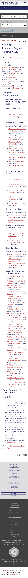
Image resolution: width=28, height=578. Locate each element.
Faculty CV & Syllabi (14, 507)
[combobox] (14, 16)
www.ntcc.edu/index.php (15, 442)
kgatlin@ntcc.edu (11, 77)
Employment (13, 493)
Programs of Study (14, 478)
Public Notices (14, 524)
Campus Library (14, 485)
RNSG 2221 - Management (15, 378)
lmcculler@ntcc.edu (8, 82)
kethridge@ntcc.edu (12, 73)
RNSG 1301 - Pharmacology (16, 309)
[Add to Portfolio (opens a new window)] (19, 41)
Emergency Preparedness (15, 517)
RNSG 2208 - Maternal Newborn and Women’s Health (14, 326)
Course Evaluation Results (15, 509)
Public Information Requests (14, 470)
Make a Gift (13, 495)
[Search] (25, 25)
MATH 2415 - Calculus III (16, 166)
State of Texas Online (15, 528)
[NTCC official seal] (14, 551)
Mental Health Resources (15, 520)
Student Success (14, 487)
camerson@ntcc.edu (8, 67)
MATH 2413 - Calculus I (16, 157)
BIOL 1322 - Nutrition (15, 180)
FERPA (14, 536)
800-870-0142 (15, 561)
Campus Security (15, 505)
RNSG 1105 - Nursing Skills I (16, 276)
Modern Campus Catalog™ (18, 574)
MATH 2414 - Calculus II (16, 161)
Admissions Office (14, 475)
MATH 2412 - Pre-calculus (16, 153)
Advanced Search (7, 31)
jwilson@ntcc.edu (17, 88)
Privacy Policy (15, 522)
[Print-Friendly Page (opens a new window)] (23, 41)
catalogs (7, 570)
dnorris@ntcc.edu (7, 86)
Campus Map (14, 466)
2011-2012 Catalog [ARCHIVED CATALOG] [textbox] (14, 16)
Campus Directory (14, 468)
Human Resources (14, 518)
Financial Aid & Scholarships (14, 477)
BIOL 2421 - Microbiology (16, 203)
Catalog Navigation (9, 36)
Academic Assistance (14, 483)
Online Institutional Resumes (14, 512)
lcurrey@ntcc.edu (17, 69)
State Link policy (15, 532)
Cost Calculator (14, 476)
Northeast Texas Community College (10, 3)
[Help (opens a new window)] (25, 41)
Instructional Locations (14, 467)
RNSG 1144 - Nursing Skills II (16, 313)
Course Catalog (14, 486)
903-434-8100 (7, 561)
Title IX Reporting (15, 534)
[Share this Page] (21, 41)
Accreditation (15, 503)
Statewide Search (15, 530)
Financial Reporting (14, 510)
